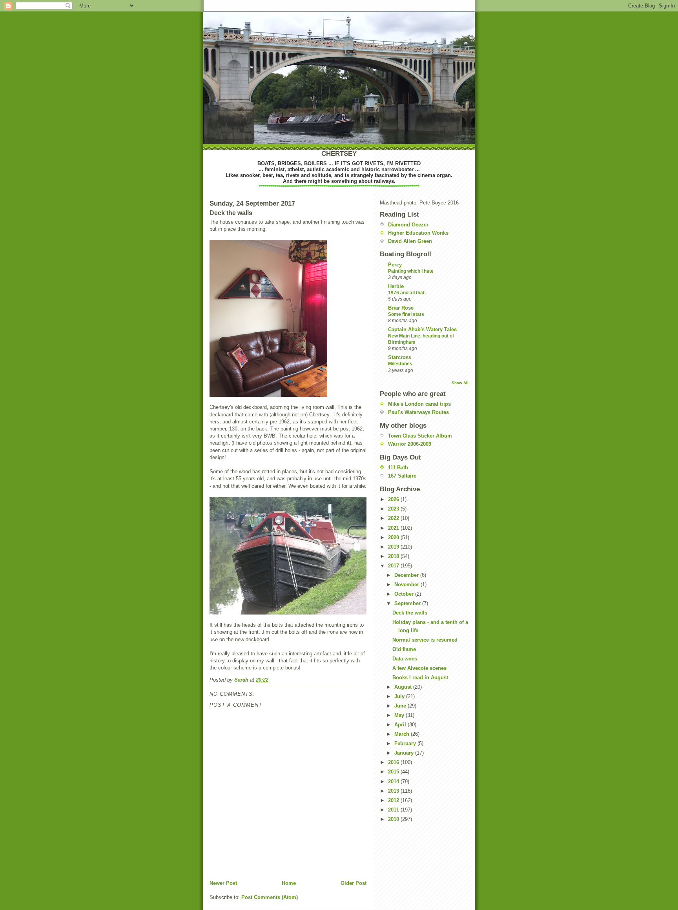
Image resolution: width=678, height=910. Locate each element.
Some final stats (406, 314)
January (404, 753)
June (401, 706)
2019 (394, 547)
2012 (394, 800)
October (404, 594)
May (400, 715)
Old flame (404, 649)
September (408, 603)
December (407, 575)
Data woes (404, 659)
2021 (394, 528)
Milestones (400, 364)
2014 (394, 781)
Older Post (353, 883)
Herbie (396, 286)
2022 (394, 518)
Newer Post (223, 883)
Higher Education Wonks (418, 233)
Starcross (399, 357)
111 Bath (398, 468)
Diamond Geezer (408, 225)
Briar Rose (401, 308)
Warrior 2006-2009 (409, 444)
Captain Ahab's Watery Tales (422, 329)
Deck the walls (409, 613)
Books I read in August (420, 677)
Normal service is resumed (424, 640)
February (405, 743)
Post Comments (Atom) (269, 897)
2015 (394, 772)
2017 (394, 566)
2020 (394, 537)
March (402, 734)
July (400, 696)
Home (289, 883)
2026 (394, 499)
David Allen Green (410, 241)
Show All (460, 383)
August (403, 687)
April (401, 725)
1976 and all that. (407, 292)
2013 (394, 791)
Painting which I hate (411, 271)
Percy (395, 265)
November (407, 584)
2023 (394, 509)
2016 (394, 762)
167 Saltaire (402, 476)
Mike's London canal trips (419, 404)
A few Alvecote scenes (419, 668)
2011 (394, 810)
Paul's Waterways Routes (418, 412)
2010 (394, 819)
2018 (394, 556)
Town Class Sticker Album (420, 436)
